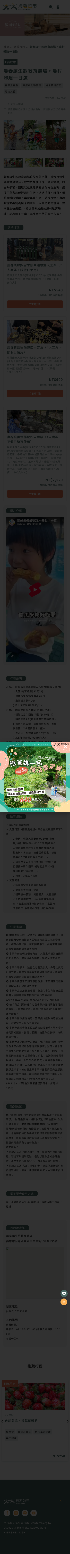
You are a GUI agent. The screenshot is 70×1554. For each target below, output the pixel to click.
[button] (65, 746)
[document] (35, 777)
